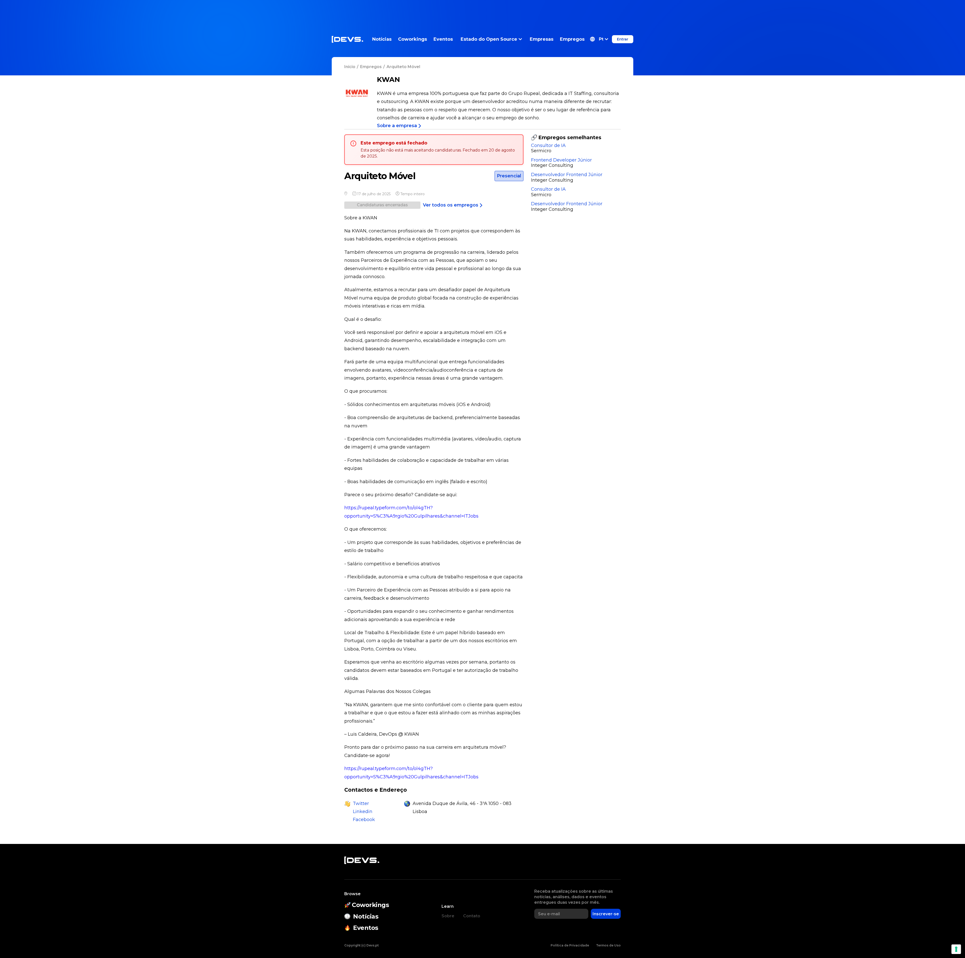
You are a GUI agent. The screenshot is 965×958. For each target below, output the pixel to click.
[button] (599, 39)
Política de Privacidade (570, 945)
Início (349, 66)
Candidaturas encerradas (382, 205)
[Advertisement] (482, 11)
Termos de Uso (608, 945)
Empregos (572, 39)
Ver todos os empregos (450, 205)
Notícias (382, 39)
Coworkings (412, 39)
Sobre (448, 916)
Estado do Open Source (489, 39)
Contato (471, 916)
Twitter (361, 803)
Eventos (443, 39)
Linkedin (362, 811)
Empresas (541, 39)
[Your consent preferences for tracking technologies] (956, 949)
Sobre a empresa (397, 125)
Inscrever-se (606, 914)
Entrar (622, 39)
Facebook (364, 819)
